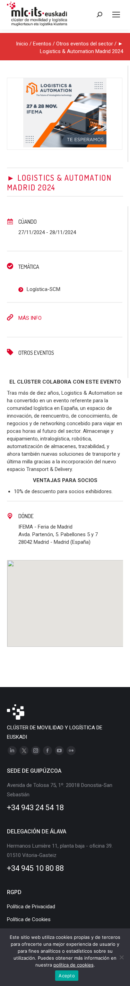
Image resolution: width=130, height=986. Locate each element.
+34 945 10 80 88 (35, 868)
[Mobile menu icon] (116, 15)
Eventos (42, 44)
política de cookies (73, 965)
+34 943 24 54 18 (35, 807)
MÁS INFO (30, 318)
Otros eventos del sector (84, 44)
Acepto (67, 975)
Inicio (22, 44)
